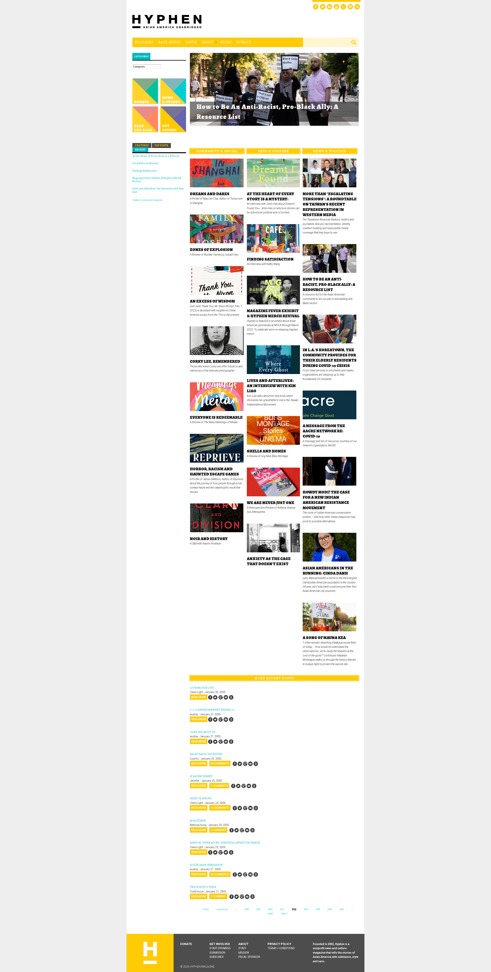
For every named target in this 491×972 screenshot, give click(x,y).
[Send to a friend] (225, 697)
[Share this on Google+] (220, 697)
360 (270, 909)
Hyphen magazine (150, 953)
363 (306, 909)
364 (318, 909)
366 (341, 909)
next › (271, 913)
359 (258, 909)
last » (284, 913)
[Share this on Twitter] (215, 697)
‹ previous (222, 909)
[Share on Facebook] (210, 697)
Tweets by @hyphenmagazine (147, 200)
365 (329, 909)
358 (246, 909)
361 (282, 909)
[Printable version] (231, 697)
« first (205, 909)
